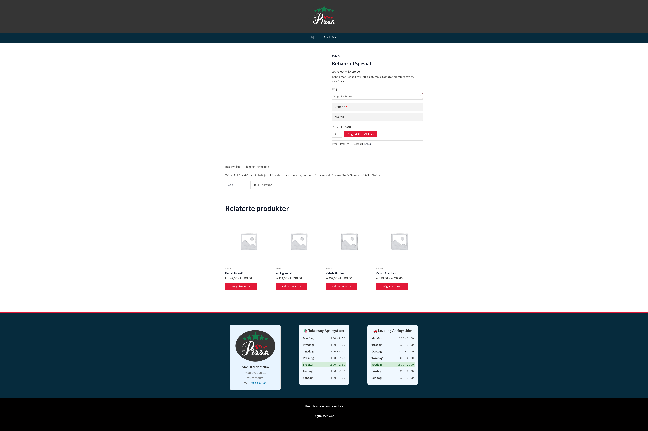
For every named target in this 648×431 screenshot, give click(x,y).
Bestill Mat (330, 37)
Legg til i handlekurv (361, 134)
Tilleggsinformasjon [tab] (256, 166)
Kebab (336, 56)
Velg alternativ (241, 286)
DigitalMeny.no (324, 416)
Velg (334, 89)
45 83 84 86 (259, 383)
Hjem (314, 37)
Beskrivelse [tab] (232, 166)
